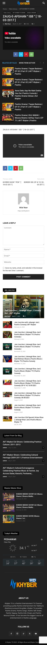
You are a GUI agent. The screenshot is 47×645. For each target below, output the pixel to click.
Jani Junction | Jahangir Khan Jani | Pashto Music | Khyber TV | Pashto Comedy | (27, 334)
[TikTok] (23, 633)
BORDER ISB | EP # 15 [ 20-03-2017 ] (34, 183)
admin (5, 447)
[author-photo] (23, 204)
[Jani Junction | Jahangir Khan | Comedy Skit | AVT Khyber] (23, 306)
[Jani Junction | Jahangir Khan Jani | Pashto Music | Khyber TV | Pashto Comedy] (7, 371)
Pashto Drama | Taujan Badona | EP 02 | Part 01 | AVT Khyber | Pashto (28, 71)
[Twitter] (21, 54)
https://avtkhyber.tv (23, 211)
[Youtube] (36, 633)
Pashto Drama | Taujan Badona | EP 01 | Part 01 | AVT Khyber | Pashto (28, 107)
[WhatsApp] (31, 54)
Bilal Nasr (8, 24)
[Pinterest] (26, 54)
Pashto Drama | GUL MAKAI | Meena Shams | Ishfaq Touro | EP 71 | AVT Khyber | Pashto (29, 118)
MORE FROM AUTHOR (27, 63)
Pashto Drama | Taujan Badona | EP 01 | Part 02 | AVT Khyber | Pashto (28, 82)
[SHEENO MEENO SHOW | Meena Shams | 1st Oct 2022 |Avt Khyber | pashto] (8, 519)
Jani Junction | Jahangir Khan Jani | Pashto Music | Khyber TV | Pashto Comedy (27, 371)
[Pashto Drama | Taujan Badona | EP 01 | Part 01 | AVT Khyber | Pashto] (8, 107)
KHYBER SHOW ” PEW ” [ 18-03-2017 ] (12, 183)
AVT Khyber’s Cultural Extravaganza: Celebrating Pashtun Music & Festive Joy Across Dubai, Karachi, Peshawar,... (21, 471)
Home (5, 9)
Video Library (13, 9)
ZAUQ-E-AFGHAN (31, 12)
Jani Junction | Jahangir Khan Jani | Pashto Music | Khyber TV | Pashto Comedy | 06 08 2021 (27, 395)
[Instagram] (17, 633)
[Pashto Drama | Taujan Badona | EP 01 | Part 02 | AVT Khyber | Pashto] (8, 82)
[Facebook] (15, 54)
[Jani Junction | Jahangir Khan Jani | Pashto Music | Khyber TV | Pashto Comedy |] (7, 334)
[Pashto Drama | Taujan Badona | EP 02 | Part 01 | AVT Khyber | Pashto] (8, 71)
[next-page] (43, 62)
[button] (4, 3)
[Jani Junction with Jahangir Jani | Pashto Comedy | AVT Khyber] (7, 324)
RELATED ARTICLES (9, 63)
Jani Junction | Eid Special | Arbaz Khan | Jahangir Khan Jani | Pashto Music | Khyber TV (28, 419)
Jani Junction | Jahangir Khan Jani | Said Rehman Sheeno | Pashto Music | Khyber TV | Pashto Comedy (28, 359)
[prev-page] (40, 62)
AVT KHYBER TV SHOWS (27, 9)
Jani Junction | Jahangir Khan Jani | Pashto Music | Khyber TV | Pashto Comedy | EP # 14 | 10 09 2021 (27, 383)
